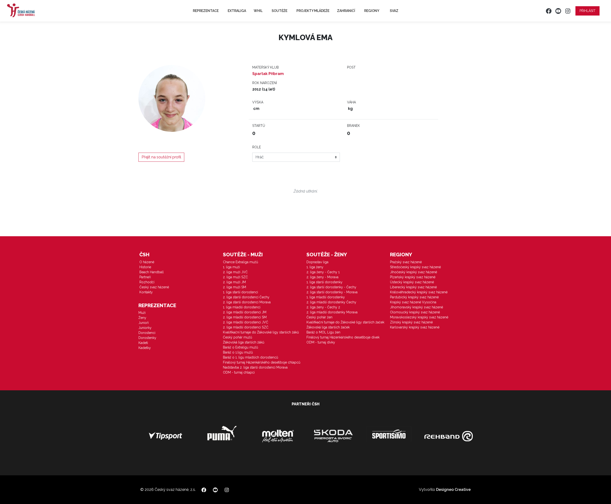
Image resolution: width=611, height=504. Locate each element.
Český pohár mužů (237, 337)
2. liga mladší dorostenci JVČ (245, 322)
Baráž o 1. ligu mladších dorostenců (250, 357)
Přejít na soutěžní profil (161, 157)
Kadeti (143, 343)
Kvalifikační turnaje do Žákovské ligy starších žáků (261, 332)
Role (256, 147)
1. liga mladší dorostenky (325, 297)
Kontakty (146, 292)
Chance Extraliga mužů (240, 262)
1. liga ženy (314, 267)
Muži (142, 313)
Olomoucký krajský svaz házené (415, 312)
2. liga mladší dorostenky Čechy (331, 302)
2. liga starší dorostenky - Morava (332, 292)
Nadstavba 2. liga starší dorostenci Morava (255, 367)
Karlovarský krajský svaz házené (414, 327)
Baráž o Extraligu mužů (240, 347)
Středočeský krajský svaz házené (415, 267)
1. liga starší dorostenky (324, 282)
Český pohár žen (319, 317)
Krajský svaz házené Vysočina (413, 302)
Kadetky (144, 348)
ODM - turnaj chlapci (239, 372)
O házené (146, 262)
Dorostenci (146, 333)
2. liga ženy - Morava (322, 277)
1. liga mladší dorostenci (241, 307)
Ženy (142, 318)
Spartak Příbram (268, 73)
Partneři (145, 277)
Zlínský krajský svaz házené (411, 322)
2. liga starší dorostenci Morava (247, 302)
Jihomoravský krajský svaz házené (416, 307)
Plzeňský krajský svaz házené (412, 277)
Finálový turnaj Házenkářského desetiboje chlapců (261, 362)
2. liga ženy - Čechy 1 (323, 272)
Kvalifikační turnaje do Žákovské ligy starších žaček (345, 322)
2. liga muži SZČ (235, 277)
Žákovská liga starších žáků (243, 342)
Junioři (143, 323)
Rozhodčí (146, 282)
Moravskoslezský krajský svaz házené (419, 317)
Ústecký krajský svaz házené (412, 282)
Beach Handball (151, 272)
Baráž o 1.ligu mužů (238, 352)
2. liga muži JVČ (235, 272)
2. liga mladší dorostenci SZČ (246, 327)
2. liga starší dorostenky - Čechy (331, 287)
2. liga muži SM (234, 287)
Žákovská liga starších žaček (328, 327)
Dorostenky (147, 338)
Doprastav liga (317, 262)
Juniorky (145, 328)
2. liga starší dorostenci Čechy (246, 297)
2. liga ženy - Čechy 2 (323, 307)
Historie (145, 267)
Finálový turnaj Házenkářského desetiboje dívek (342, 337)
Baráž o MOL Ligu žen (323, 332)
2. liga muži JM (234, 282)
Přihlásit (587, 11)
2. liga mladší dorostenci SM (245, 317)
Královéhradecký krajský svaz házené (419, 292)
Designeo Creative (453, 489)
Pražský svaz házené (406, 262)
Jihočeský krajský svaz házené (413, 272)
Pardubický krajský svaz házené (414, 297)
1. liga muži (231, 267)
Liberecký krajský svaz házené (413, 287)
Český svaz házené (154, 287)
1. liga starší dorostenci (240, 292)
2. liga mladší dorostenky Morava (332, 312)
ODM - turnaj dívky (320, 342)
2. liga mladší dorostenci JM (244, 312)
